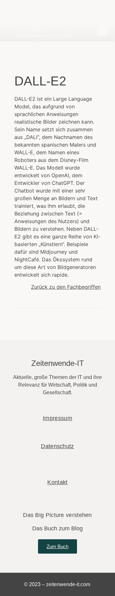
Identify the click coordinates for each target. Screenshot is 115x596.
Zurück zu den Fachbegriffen (66, 287)
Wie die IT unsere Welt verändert (49, 17)
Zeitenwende (37, 8)
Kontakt (57, 482)
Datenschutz (57, 446)
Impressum (57, 418)
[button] (102, 30)
